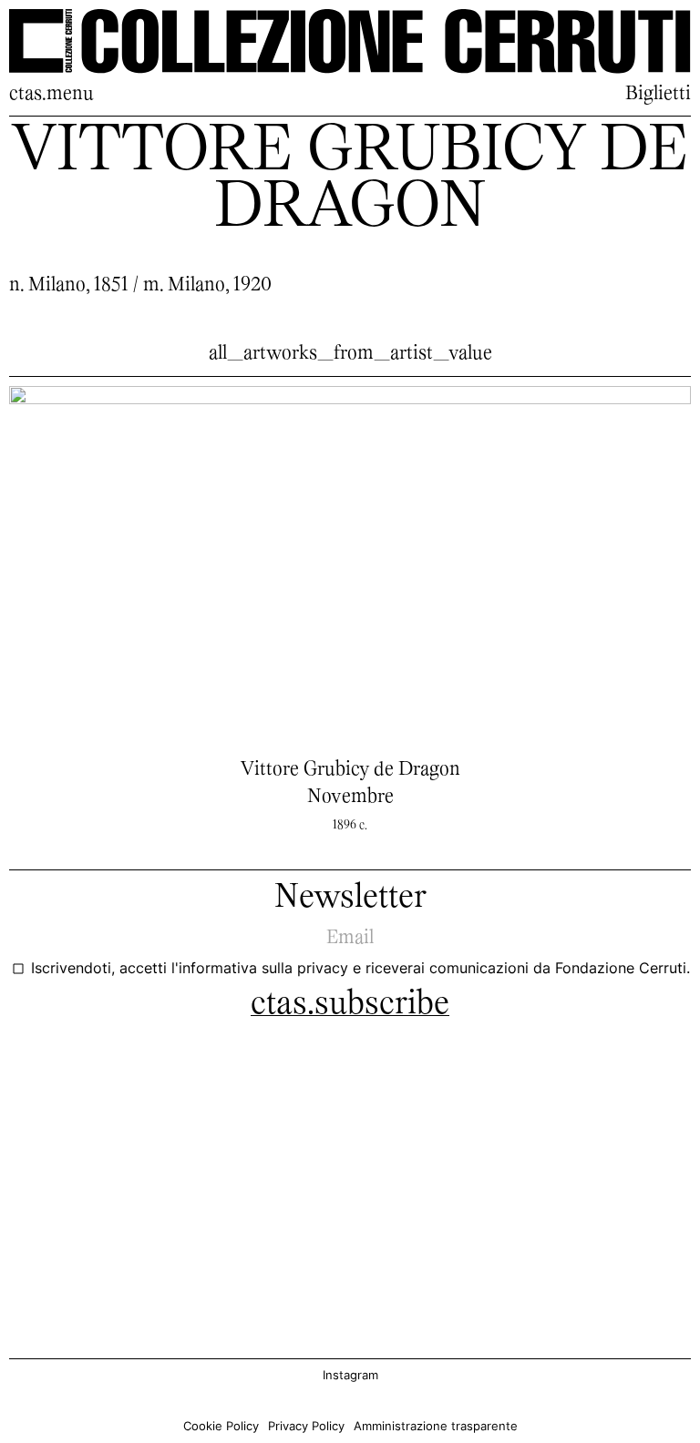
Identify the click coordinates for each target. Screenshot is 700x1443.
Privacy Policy (306, 1426)
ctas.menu (51, 95)
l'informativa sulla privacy (262, 968)
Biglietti (658, 95)
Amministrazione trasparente (436, 1426)
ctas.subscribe (350, 1005)
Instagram (350, 1375)
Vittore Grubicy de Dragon (350, 770)
